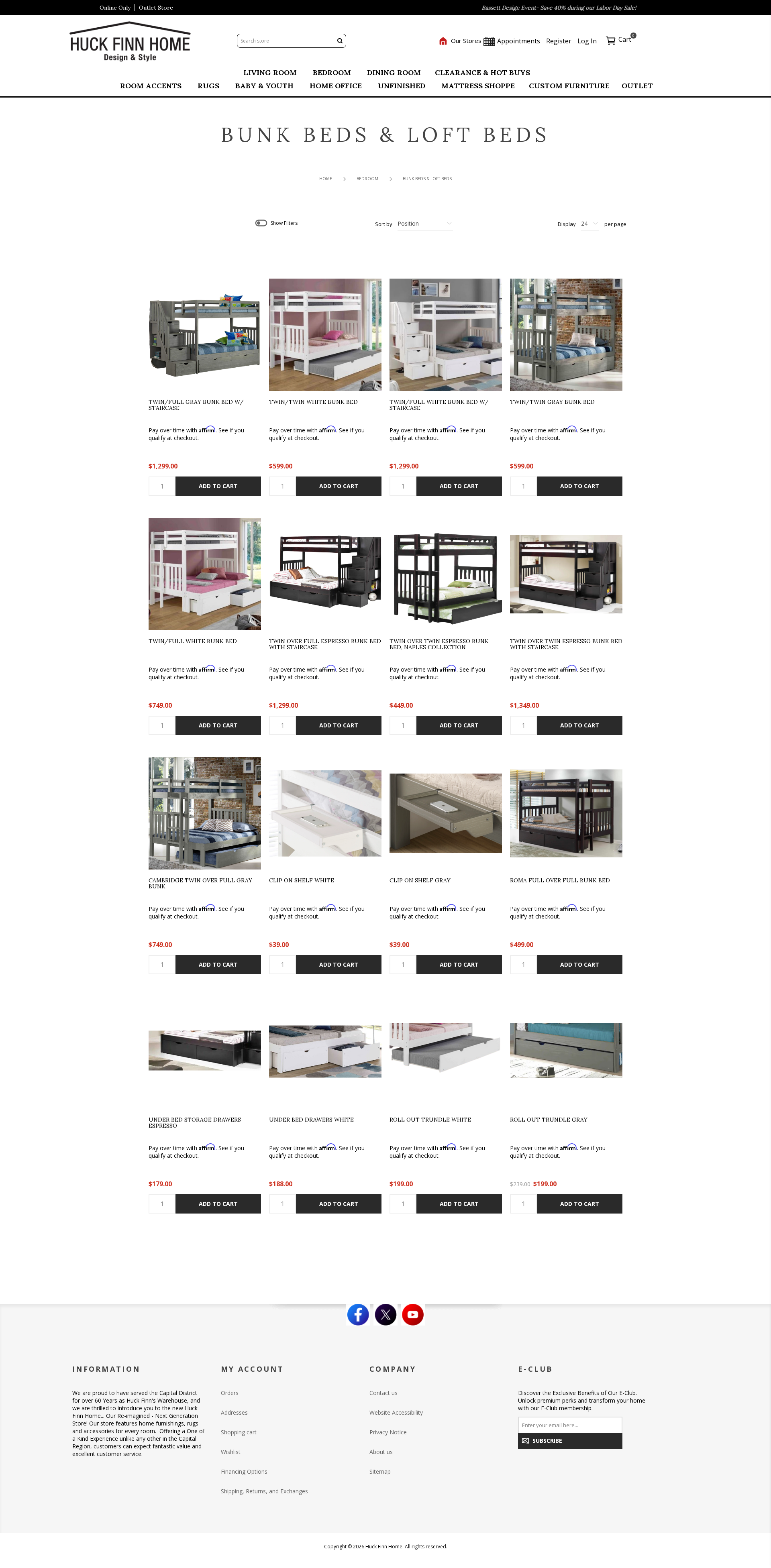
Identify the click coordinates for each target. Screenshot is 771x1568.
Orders (230, 1393)
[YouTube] (413, 1315)
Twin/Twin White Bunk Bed (313, 402)
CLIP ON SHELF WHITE (301, 881)
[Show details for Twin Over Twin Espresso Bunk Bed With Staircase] (566, 574)
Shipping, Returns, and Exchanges (264, 1491)
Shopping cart (239, 1432)
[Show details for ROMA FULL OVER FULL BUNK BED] (566, 813)
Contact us (383, 1393)
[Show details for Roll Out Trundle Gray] (566, 1052)
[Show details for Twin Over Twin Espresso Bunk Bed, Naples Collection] (446, 574)
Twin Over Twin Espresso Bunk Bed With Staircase (566, 644)
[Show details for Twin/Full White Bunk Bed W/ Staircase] (446, 335)
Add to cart (218, 486)
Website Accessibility (396, 1412)
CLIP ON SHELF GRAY (420, 881)
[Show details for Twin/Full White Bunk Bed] (205, 574)
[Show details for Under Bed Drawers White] (325, 1052)
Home (325, 178)
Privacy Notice (388, 1432)
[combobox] (285, 40)
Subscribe (547, 1440)
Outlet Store (156, 7)
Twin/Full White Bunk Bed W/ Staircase (439, 405)
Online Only (115, 7)
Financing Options (244, 1471)
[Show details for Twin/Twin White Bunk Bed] (325, 335)
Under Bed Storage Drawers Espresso (195, 1123)
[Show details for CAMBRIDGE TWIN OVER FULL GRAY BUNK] (205, 813)
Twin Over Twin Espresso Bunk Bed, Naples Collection (439, 644)
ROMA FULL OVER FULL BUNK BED (560, 881)
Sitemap (380, 1471)
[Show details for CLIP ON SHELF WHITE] (325, 813)
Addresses (234, 1412)
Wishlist (231, 1452)
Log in (587, 41)
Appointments (518, 41)
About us (381, 1452)
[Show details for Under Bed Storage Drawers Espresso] (205, 1052)
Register (558, 41)
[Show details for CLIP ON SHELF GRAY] (446, 813)
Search (340, 41)
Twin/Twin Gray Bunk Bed (552, 402)
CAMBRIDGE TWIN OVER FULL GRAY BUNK (200, 884)
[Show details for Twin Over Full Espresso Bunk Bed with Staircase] (325, 574)
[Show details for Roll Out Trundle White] (446, 1052)
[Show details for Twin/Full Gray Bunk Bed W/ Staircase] (205, 335)
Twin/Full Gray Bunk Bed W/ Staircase (196, 405)
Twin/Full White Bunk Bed (193, 641)
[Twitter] (385, 1315)
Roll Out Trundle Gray (548, 1120)
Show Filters (284, 223)
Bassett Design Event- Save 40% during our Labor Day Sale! (518, 7)
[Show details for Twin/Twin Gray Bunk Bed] (566, 335)
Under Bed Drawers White (311, 1120)
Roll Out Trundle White (430, 1120)
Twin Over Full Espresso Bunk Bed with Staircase (325, 644)
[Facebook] (358, 1315)
